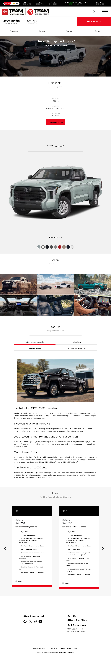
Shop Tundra (92, 21)
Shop (18, 581)
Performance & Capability (35, 342)
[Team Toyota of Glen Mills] (25, 11)
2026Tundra (11, 20)
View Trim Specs (55, 122)
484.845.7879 (77, 619)
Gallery (41, 31)
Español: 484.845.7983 (99, 3)
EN (9, 3)
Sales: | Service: (76, 3)
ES (17, 3)
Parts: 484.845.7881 (53, 3)
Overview (14, 31)
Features (69, 31)
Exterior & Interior (34, 348)
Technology (76, 342)
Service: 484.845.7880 (40, 3)
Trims (97, 31)
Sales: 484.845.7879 (26, 3)
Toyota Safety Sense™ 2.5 (76, 348)
